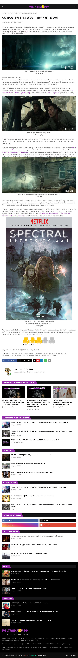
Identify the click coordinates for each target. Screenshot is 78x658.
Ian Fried (45, 354)
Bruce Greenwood (11, 354)
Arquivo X (55, 93)
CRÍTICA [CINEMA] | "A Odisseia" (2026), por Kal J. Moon (29, 553)
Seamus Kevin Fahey (32, 355)
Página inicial (5, 13)
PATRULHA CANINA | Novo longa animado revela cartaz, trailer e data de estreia (38, 571)
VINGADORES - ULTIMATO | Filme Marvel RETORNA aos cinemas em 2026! (35, 440)
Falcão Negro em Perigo (22, 93)
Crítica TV (20, 354)
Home (67, 655)
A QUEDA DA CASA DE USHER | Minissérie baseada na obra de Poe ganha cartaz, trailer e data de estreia (38, 403)
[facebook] (20, 520)
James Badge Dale (54, 354)
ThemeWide (42, 655)
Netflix (12, 355)
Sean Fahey (42, 355)
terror (54, 355)
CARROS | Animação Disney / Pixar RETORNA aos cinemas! (30, 603)
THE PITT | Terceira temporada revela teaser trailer (28, 588)
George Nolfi (38, 354)
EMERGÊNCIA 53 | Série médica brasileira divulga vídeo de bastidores (34, 612)
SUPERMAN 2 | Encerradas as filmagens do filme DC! (28, 463)
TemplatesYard (33, 655)
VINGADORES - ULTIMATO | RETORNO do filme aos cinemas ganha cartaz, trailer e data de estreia (41, 432)
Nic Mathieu (18, 355)
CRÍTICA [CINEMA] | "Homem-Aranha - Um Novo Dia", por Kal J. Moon (34, 545)
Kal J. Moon (6, 22)
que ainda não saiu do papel (14, 150)
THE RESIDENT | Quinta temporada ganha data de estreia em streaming (62, 402)
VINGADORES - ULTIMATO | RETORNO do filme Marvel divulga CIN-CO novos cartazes (39, 422)
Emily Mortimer (29, 354)
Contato (73, 655)
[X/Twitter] (24, 360)
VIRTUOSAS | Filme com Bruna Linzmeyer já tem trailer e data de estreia (35, 580)
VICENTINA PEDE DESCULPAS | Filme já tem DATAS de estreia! (31, 620)
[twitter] (58, 520)
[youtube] (58, 525)
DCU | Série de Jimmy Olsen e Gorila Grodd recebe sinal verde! (32, 472)
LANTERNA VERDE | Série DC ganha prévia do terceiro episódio (32, 455)
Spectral (49, 355)
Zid (11, 13)
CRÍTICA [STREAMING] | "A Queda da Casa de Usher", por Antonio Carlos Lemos (13, 402)
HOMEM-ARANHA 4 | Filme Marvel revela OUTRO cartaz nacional (32, 496)
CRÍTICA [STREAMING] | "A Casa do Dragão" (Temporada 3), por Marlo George (37, 536)
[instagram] (20, 525)
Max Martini (5, 355)
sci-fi (24, 355)
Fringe (48, 93)
